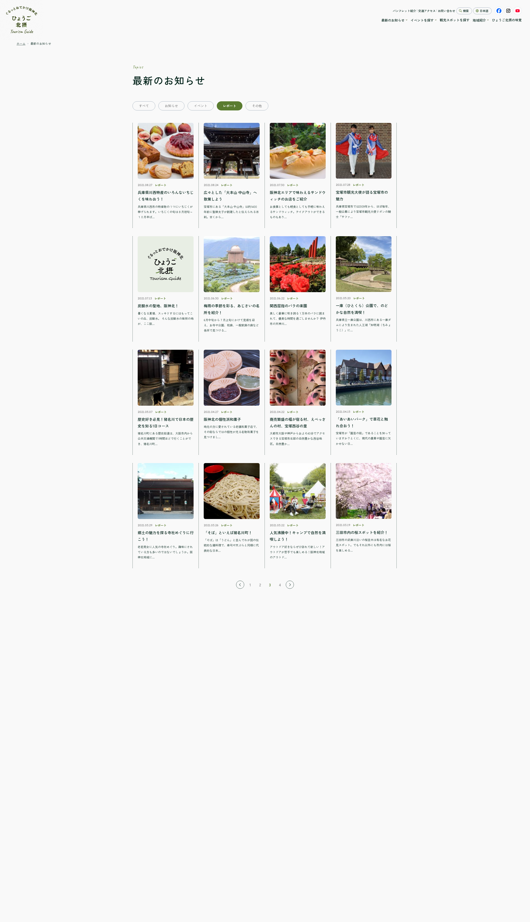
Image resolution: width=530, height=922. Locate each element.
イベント (200, 105)
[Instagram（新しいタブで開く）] (508, 11)
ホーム (21, 43)
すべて (144, 105)
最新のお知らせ (393, 20)
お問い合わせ (446, 11)
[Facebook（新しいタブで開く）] (499, 11)
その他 (257, 105)
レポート (229, 105)
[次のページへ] (290, 585)
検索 (466, 11)
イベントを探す (422, 20)
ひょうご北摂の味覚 (507, 19)
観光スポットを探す (455, 19)
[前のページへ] (240, 585)
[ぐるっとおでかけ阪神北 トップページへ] (21, 20)
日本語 (484, 11)
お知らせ (171, 105)
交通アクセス (427, 11)
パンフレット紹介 (404, 11)
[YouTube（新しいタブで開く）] (517, 11)
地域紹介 (479, 20)
